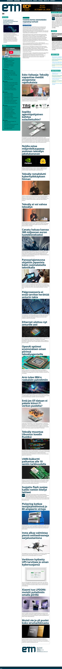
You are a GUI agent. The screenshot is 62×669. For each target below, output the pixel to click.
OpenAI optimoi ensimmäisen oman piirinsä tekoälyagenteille (34, 350)
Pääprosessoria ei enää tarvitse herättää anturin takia (35, 294)
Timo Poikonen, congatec (8, 65)
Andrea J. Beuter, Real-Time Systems (10, 100)
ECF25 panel (6, 67)
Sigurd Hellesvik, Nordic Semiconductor (11, 97)
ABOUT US (46, 0)
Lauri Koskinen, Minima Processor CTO (11, 124)
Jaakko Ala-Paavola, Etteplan (9, 60)
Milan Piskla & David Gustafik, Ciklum (10, 82)
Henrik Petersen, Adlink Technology (10, 74)
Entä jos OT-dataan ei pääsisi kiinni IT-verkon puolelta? (34, 403)
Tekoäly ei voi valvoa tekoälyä (34, 205)
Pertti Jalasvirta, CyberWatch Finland (10, 103)
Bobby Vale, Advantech (8, 115)
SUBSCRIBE (17, 0)
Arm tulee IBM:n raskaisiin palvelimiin (35, 378)
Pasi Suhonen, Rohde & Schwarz (10, 88)
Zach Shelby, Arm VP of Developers (10, 117)
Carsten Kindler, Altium (8, 108)
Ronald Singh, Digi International (10, 101)
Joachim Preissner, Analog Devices (10, 89)
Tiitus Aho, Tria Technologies (9, 62)
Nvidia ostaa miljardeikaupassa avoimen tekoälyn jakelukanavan (33, 149)
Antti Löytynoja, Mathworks (9, 127)
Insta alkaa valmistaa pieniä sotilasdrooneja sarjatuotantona (35, 535)
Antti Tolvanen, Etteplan (8, 79)
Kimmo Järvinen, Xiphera (8, 96)
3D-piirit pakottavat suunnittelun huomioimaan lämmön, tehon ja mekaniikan (10, 22)
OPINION (54, 31)
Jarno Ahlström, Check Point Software (11, 84)
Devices (24, 25)
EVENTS (35, 0)
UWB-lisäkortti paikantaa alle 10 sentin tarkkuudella (34, 461)
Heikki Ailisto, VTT (7, 122)
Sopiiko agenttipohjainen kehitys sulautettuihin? (32, 115)
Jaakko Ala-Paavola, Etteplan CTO (10, 121)
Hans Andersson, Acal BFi (8, 86)
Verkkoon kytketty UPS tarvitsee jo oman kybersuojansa (35, 562)
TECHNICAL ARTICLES (26, 0)
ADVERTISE (10, 0)
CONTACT (52, 0)
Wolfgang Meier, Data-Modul (9, 112)
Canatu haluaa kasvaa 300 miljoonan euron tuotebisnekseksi (35, 232)
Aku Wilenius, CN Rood (8, 61)
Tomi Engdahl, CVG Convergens (10, 73)
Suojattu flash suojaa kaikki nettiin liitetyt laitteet (34, 489)
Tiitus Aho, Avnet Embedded (9, 85)
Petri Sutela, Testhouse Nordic (9, 72)
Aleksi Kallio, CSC (7, 77)
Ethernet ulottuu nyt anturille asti (34, 323)
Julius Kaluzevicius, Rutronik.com (10, 106)
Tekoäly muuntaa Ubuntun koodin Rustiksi (32, 434)
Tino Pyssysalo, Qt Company (9, 109)
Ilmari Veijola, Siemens (8, 128)
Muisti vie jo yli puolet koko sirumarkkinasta (35, 622)
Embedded (29, 25)
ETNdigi (40, 0)
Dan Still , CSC (6, 76)
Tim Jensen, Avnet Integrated (9, 125)
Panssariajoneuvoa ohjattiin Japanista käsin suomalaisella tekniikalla (34, 263)
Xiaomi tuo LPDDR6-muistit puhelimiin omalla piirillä (34, 592)
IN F (4, 17)
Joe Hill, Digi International (8, 64)
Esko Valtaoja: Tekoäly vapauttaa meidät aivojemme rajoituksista (35, 78)
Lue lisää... (5, 42)
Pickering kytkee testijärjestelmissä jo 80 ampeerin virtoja (34, 506)
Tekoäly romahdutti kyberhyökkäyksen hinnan (34, 176)
